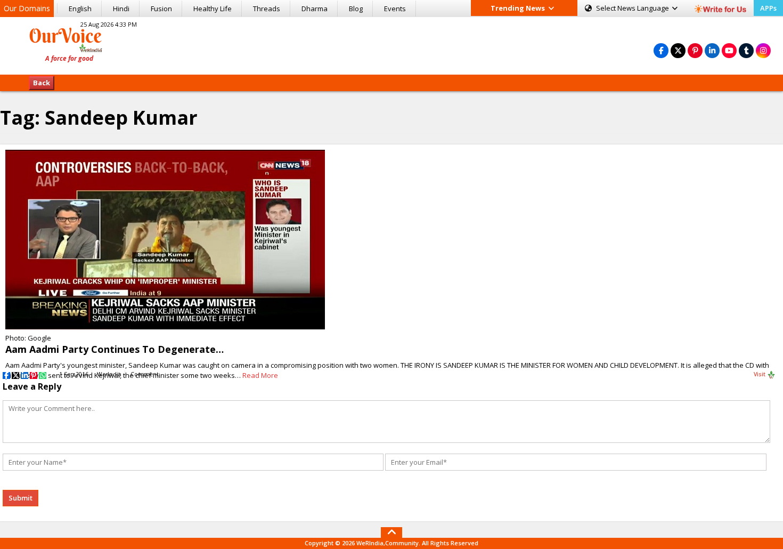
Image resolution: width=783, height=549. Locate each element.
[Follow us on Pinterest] (695, 50)
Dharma (314, 8)
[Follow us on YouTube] (729, 50)
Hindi (121, 8)
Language (633, 8)
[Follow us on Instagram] (763, 50)
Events (395, 8)
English (80, 8)
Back (41, 82)
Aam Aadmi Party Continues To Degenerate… (114, 349)
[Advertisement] (391, 44)
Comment (144, 374)
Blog (356, 8)
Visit (760, 374)
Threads (266, 8)
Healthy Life (212, 8)
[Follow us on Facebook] (661, 50)
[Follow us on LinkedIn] (712, 50)
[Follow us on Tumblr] (746, 50)
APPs (768, 8)
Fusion (161, 8)
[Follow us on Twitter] (678, 50)
